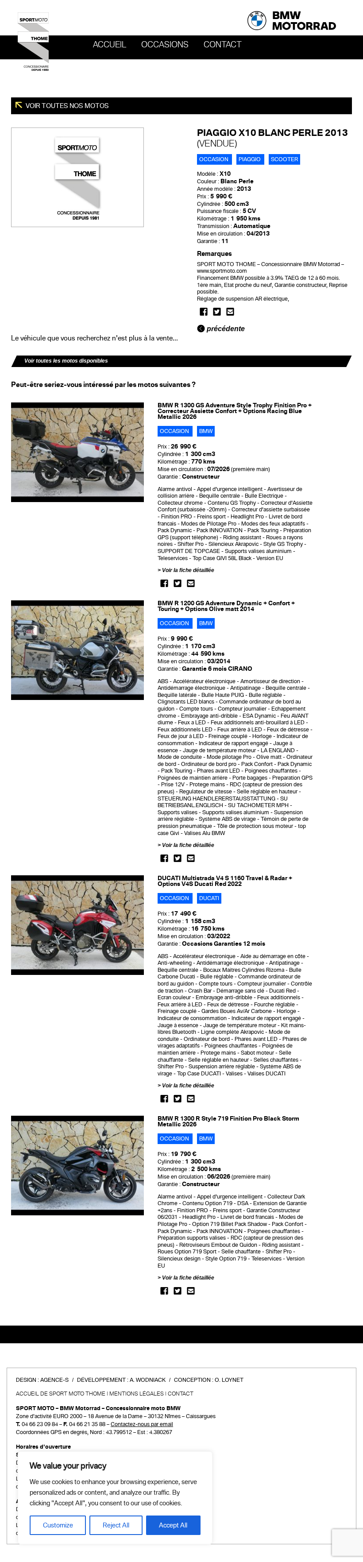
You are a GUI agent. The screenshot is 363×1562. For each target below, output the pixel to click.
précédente (225, 329)
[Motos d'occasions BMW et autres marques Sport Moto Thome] (33, 41)
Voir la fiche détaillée (188, 570)
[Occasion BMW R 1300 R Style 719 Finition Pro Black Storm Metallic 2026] (77, 1165)
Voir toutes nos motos (66, 105)
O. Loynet (229, 1380)
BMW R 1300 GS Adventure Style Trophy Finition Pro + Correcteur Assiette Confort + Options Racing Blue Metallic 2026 (235, 411)
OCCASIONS (165, 45)
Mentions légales (136, 1394)
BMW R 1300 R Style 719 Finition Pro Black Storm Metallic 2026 (228, 1121)
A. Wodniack (148, 1380)
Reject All (116, 1525)
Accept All (173, 1525)
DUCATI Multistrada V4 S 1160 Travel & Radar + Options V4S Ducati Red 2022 (225, 881)
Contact (223, 45)
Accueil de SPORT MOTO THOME (60, 1394)
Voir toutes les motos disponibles (66, 361)
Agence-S (54, 1380)
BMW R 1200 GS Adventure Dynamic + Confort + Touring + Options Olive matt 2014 (226, 606)
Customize (58, 1525)
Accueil (109, 45)
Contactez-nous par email (142, 1424)
